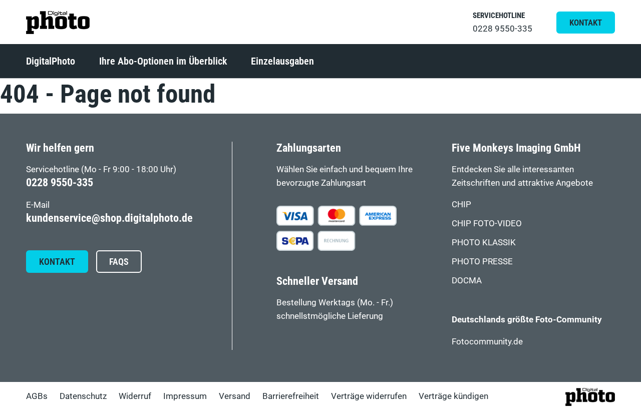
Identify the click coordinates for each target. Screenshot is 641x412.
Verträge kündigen (453, 396)
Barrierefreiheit (290, 396)
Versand (234, 396)
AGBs (37, 396)
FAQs (119, 262)
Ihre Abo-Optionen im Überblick (163, 61)
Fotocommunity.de (487, 341)
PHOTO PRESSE (482, 261)
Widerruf (135, 396)
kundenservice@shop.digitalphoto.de (109, 218)
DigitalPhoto (50, 61)
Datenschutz (83, 396)
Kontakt (585, 23)
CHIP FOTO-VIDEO (487, 223)
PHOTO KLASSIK (484, 242)
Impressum (185, 396)
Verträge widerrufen (369, 396)
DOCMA (467, 280)
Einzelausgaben (282, 61)
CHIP (461, 204)
